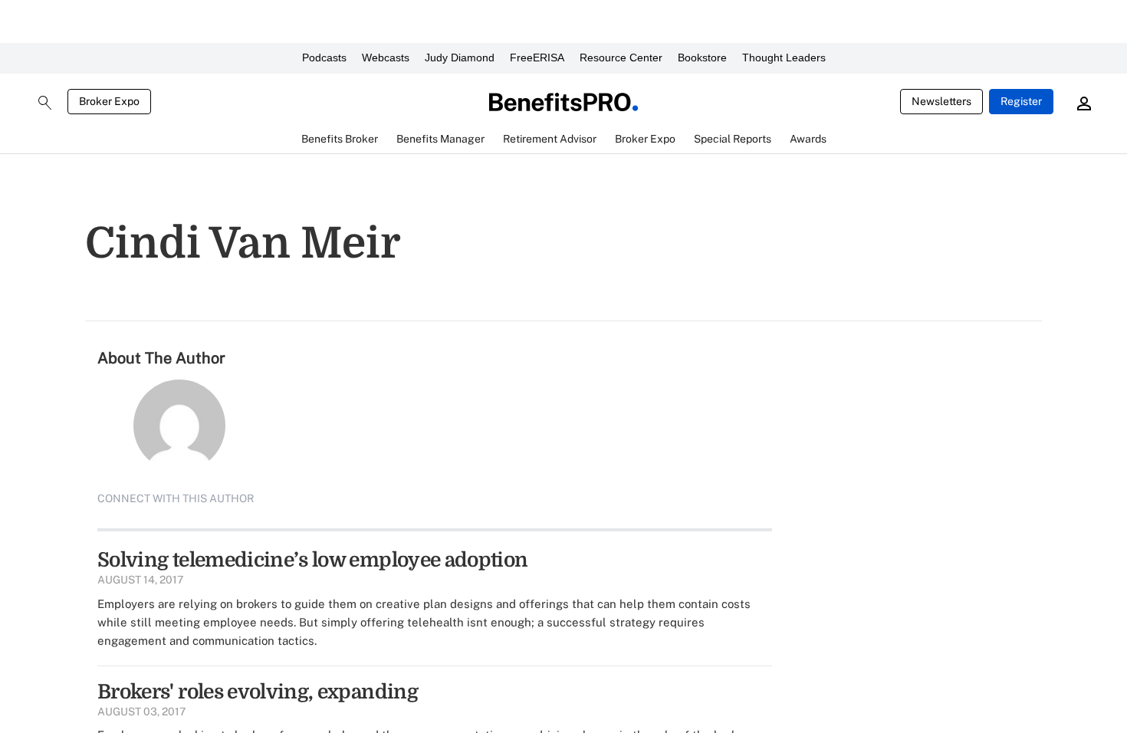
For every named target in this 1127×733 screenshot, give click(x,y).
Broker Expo (109, 101)
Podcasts (324, 57)
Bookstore (702, 57)
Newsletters (941, 101)
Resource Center (621, 57)
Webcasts (385, 57)
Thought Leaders (784, 57)
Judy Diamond (460, 57)
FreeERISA (537, 57)
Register (1021, 101)
